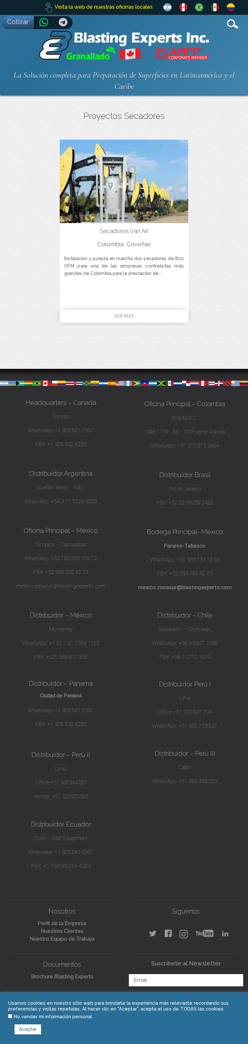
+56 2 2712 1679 (190, 657)
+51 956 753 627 (198, 726)
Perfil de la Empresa (62, 923)
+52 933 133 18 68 (198, 559)
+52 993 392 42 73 (66, 572)
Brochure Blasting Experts (62, 976)
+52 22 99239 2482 (191, 502)
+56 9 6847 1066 (197, 643)
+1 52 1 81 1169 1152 (73, 643)
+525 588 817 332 (67, 657)
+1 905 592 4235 (66, 444)
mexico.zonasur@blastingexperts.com (60, 586)
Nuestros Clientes (62, 931)
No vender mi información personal (53, 1016)
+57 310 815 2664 (197, 445)
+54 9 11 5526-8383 (74, 501)
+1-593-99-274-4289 (66, 866)
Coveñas (139, 244)
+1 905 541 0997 (73, 430)
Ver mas (124, 316)
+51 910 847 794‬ (192, 712)
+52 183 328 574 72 (74, 558)
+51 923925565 (70, 796)
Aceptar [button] (27, 1029)
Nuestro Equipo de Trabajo (62, 939)
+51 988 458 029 (197, 781)
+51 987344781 (68, 782)
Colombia (110, 244)
